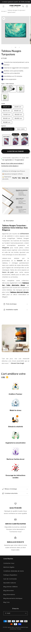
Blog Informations (9, 594)
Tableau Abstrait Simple (19, 292)
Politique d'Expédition (10, 575)
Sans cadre (21, 129)
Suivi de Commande (10, 579)
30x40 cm (6, 107)
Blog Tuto (6, 602)
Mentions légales (8, 567)
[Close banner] (29, 2)
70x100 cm (6, 114)
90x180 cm (6, 122)
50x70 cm (6, 111)
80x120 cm (18, 114)
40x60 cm (17, 107)
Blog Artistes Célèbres (10, 587)
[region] (15, 2)
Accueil (3, 11)
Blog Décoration (8, 590)
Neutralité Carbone (9, 583)
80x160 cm (18, 118)
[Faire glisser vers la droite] (19, 47)
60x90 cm (17, 111)
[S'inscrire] (25, 613)
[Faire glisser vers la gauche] (12, 47)
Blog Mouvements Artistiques (12, 598)
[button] (3, 6)
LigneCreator (11, 627)
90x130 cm (6, 118)
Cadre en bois (8, 129)
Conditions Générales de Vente (13, 571)
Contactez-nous (8, 563)
